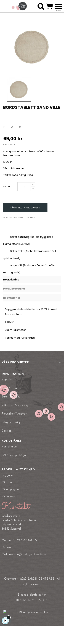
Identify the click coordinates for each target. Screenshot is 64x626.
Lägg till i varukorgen (25, 207)
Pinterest (20, 127)
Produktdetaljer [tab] (14, 288)
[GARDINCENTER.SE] (19, 6)
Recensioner (11, 297)
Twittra (12, 127)
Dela (4, 127)
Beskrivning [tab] (11, 279)
